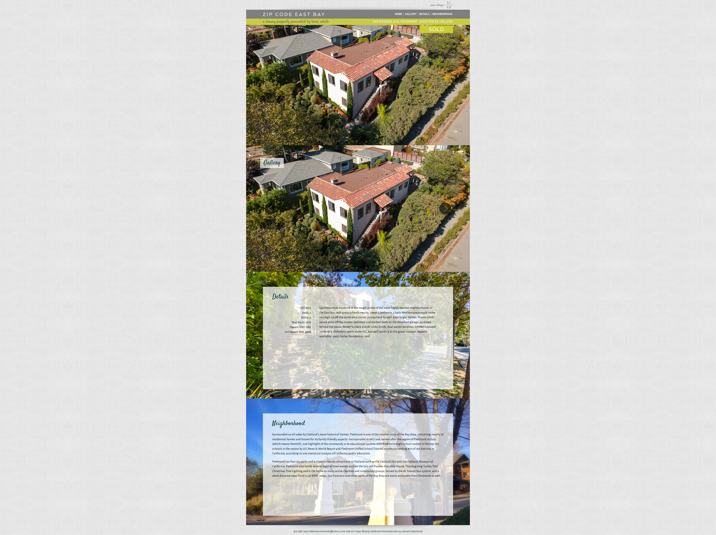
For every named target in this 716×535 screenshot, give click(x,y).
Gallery (411, 14)
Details (424, 14)
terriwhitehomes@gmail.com (326, 531)
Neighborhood (442, 14)
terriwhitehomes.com (384, 531)
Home (398, 14)
